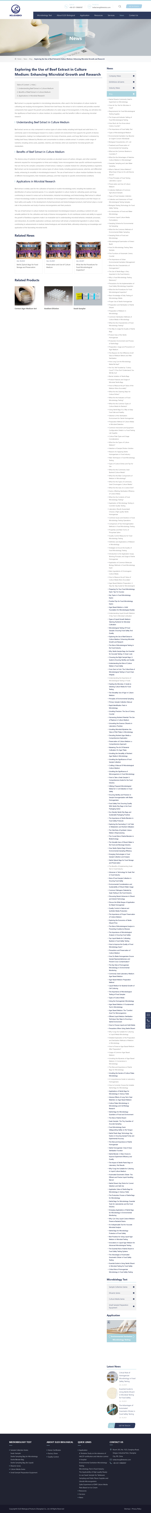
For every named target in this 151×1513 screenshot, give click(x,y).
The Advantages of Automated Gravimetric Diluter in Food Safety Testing (120, 1257)
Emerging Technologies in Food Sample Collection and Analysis (119, 855)
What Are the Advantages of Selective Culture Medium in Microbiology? (121, 158)
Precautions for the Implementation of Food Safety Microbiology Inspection (121, 284)
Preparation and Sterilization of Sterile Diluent (121, 306)
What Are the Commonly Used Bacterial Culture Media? (119, 471)
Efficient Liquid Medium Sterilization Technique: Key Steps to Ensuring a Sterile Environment (121, 1019)
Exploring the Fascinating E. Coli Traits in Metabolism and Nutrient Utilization (121, 825)
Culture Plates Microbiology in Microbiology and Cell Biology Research (119, 1105)
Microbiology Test (44, 15)
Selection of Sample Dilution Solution (121, 448)
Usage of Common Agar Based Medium (119, 1053)
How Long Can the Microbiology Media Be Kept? (120, 362)
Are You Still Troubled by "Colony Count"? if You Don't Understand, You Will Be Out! (121, 370)
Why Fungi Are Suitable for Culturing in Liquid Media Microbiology (121, 1033)
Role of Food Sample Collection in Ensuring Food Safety (120, 879)
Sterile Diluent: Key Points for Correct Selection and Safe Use (121, 1184)
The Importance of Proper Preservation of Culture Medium (122, 915)
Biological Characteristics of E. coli (120, 142)
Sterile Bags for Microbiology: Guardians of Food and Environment (121, 1113)
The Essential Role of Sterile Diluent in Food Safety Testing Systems (121, 1250)
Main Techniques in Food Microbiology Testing (122, 459)
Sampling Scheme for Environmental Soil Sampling (121, 224)
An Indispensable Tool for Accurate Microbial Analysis (120, 1226)
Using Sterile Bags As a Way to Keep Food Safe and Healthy (121, 411)
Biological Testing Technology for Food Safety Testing (122, 206)
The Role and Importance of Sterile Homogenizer (120, 1143)
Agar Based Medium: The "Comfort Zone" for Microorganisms (120, 1011)
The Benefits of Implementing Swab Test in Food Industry (120, 867)
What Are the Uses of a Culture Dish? (121, 488)
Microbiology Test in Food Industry (121, 1338)
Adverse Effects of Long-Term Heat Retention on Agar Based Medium (120, 1098)
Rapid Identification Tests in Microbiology (118, 706)
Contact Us (133, 15)
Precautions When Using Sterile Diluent (122, 1028)
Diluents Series (122, 1293)
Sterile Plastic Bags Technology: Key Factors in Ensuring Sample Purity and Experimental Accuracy (121, 1136)
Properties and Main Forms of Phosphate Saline (119, 531)
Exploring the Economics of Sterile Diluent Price (120, 921)
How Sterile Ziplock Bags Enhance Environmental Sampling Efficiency (120, 849)
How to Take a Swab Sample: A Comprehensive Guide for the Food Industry (121, 780)
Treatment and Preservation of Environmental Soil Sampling (119, 146)
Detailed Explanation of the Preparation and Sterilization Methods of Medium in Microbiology (122, 1040)
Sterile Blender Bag (17, 1459)
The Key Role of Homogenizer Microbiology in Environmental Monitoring (119, 967)
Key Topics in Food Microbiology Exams (120, 596)
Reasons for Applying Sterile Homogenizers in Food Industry (119, 453)
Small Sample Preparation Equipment (122, 1306)
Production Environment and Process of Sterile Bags (121, 342)
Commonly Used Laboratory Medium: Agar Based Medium (121, 975)
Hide (33, 84)
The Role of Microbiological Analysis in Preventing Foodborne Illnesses (122, 927)
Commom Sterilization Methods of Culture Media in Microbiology (120, 318)
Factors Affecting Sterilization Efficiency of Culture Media (121, 492)
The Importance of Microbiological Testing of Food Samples (120, 993)
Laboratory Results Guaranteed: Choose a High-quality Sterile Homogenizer (119, 511)
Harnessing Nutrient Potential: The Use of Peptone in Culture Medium (122, 718)
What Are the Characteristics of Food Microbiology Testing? (121, 324)
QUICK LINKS (84, 1441)
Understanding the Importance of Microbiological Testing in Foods (120, 679)
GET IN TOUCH (134, 6)
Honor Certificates (54, 1450)
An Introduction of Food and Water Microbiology (120, 212)
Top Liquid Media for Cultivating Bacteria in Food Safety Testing (119, 939)
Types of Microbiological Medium (120, 132)
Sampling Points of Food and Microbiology (118, 236)
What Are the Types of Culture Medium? (119, 443)
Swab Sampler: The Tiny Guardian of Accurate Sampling (121, 1122)
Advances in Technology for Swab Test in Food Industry (121, 873)
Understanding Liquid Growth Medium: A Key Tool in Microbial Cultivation (122, 614)
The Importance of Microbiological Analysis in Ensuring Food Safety (120, 933)
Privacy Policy (136, 1509)
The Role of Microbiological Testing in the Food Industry (121, 646)
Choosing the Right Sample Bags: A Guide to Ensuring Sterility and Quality (121, 658)
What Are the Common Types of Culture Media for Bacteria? (120, 405)
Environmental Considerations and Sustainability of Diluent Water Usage (121, 885)
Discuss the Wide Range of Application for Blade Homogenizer (122, 903)
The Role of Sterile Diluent (117, 1118)
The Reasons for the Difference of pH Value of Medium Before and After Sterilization (121, 355)
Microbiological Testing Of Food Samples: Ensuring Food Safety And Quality (121, 630)
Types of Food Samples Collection (120, 196)
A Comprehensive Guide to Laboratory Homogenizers (122, 1080)
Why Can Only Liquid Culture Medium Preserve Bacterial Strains (122, 1220)
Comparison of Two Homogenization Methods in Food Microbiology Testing (122, 525)
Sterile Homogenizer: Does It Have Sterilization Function (120, 1149)
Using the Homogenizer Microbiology (121, 1001)
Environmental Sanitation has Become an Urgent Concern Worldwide (121, 137)
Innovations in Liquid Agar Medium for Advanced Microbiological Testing (122, 1244)
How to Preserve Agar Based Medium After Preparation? (121, 1047)
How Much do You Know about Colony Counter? (119, 124)
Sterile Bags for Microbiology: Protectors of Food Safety (118, 1232)
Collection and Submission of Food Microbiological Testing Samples (120, 200)
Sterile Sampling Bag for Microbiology (24, 1456)
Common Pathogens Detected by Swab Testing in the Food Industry (120, 891)
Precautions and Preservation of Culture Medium (119, 951)
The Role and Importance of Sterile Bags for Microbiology (120, 1068)
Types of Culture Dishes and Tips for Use (121, 465)
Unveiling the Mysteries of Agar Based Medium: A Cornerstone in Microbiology (121, 1061)
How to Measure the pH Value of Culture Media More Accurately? (120, 578)
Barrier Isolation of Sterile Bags (119, 376)
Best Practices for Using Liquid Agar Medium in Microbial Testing (121, 1238)
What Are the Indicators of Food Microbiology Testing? (119, 398)
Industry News (122, 88)
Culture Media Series (122, 1299)
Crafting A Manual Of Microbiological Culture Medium (121, 766)
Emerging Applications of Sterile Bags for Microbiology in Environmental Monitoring (121, 1212)
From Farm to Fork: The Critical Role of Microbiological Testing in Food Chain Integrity (122, 672)
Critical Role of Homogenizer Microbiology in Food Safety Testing (121, 1270)
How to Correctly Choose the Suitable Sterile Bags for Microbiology (121, 1086)
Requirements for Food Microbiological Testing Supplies (122, 112)
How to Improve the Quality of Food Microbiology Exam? (121, 945)
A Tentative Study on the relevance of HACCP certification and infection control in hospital (93, 1456)
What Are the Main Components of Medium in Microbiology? (120, 477)
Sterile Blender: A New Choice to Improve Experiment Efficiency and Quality (120, 1156)
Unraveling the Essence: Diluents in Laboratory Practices (120, 724)
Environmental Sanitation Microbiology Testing (93, 1464)
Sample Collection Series (122, 1287)
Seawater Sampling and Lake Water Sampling (120, 164)
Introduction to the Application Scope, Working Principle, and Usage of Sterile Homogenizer (122, 556)
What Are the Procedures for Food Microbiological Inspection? (86, 267)
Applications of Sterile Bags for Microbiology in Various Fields (119, 1092)
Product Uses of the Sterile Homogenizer (117, 336)
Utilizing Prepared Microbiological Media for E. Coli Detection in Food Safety (120, 788)
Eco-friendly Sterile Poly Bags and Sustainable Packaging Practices (120, 813)
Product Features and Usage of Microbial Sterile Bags (119, 380)
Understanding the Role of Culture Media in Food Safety (120, 664)
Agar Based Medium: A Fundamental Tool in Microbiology (121, 1005)
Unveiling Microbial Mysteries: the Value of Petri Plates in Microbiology (121, 730)
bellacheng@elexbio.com (99, 5)
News (122, 15)
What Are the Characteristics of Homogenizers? (119, 266)
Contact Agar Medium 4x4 (26, 308)
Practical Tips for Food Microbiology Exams (121, 602)
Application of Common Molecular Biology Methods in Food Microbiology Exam (122, 565)
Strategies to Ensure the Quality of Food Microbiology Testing (120, 549)
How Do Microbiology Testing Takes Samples (121, 248)
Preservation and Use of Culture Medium (58, 265)
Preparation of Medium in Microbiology (117, 312)
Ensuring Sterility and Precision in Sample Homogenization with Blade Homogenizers (121, 797)
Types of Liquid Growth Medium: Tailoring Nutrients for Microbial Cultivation (120, 622)
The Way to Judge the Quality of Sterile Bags (122, 330)
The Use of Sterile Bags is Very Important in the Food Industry (119, 272)
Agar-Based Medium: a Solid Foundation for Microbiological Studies (122, 608)
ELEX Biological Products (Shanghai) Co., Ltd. (34, 1509)
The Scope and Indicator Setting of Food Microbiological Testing (120, 118)
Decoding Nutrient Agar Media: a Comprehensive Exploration (120, 736)
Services (111, 15)
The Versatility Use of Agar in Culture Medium (121, 694)
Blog (30, 59)
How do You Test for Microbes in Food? (120, 106)
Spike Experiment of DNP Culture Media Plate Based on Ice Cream (93, 1486)
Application (84, 15)
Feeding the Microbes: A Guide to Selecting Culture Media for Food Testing (120, 686)
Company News (122, 76)
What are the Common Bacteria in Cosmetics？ (120, 152)
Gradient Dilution (51, 308)
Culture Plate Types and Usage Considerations (119, 437)
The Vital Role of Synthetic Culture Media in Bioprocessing (120, 831)
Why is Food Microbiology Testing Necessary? (120, 278)
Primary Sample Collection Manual (120, 702)
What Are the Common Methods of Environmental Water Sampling (121, 230)
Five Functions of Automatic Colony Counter (121, 254)
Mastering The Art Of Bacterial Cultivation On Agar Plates (119, 748)
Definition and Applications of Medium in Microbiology (122, 543)
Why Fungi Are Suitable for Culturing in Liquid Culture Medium (121, 1169)
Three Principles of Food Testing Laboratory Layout (119, 179)
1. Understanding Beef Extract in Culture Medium (35, 88)
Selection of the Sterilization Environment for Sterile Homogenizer (121, 417)
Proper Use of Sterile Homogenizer (120, 301)
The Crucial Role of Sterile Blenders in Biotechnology (121, 837)
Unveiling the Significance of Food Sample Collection (120, 760)
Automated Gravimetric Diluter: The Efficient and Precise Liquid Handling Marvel (121, 1177)
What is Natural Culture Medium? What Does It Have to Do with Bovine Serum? (121, 172)
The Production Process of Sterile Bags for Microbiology (122, 1196)
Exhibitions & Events (122, 82)
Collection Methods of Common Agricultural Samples (119, 191)
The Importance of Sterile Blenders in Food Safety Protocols (121, 819)
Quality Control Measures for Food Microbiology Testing (120, 537)
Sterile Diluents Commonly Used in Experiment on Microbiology (120, 100)
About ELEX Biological (66, 15)
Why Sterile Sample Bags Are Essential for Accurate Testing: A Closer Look (121, 652)
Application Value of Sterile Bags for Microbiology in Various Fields (121, 1190)
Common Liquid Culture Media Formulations (119, 218)
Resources (98, 15)
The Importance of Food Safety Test (120, 129)
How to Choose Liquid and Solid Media (122, 1025)
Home (19, 59)
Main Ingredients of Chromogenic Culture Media (120, 572)
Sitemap (127, 1509)
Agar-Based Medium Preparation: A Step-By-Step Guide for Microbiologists (122, 584)
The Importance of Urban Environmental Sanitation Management (122, 260)
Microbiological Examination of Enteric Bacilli (121, 242)
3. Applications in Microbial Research (31, 95)
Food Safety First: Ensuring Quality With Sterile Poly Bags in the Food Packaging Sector (120, 806)
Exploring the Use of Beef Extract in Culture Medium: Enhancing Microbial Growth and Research (69, 59)
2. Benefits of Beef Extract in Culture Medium (34, 92)
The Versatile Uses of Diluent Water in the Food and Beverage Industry (121, 843)
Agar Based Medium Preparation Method (120, 981)
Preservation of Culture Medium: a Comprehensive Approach (120, 742)
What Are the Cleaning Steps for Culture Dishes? (119, 392)
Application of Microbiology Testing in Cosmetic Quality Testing (121, 504)
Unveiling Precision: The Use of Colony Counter (122, 712)
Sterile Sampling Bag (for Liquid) (22, 1462)
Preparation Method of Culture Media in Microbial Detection (121, 423)
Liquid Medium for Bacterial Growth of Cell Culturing (121, 987)
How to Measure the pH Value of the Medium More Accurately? (121, 386)
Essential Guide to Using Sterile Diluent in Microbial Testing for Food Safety (122, 1264)
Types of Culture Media (116, 998)
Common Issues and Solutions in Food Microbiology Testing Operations (122, 519)
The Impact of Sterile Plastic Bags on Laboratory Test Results (121, 1163)
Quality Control (53, 1457)
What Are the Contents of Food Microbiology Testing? (119, 498)
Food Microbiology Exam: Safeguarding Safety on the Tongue (120, 1128)
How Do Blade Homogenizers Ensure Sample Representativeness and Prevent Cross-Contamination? (121, 959)
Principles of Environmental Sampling (121, 699)
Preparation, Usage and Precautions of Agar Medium (122, 348)
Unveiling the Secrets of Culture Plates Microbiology (121, 1074)
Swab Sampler (80, 308)
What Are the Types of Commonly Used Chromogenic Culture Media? (120, 483)
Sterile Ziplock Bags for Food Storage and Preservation (27, 265)
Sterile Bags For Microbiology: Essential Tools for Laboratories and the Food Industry (122, 1204)
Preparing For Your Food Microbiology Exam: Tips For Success (122, 590)
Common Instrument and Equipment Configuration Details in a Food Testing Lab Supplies (122, 430)
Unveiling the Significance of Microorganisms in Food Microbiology (121, 772)
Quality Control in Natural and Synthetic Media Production (119, 909)
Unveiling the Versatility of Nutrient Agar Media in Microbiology (120, 754)
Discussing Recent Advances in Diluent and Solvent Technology (122, 897)
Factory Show (53, 1453)
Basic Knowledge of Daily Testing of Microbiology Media (121, 296)
